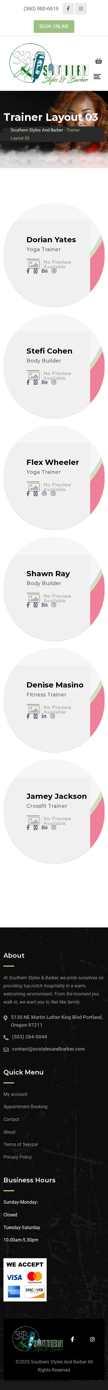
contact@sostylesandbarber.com (48, 1049)
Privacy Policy (17, 1157)
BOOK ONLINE (54, 26)
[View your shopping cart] (98, 61)
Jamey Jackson (56, 796)
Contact (11, 1119)
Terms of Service (20, 1144)
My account (15, 1094)
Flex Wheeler (52, 462)
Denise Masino (55, 685)
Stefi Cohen (49, 351)
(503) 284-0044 (29, 1037)
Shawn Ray (48, 573)
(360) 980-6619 (41, 8)
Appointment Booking (25, 1106)
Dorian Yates (51, 239)
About (9, 1132)
